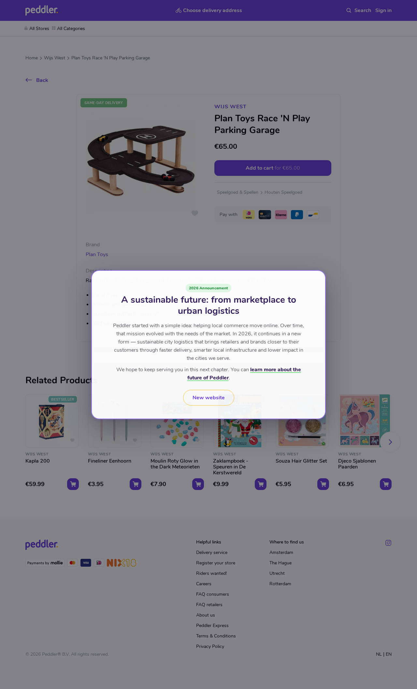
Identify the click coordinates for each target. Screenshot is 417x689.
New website (209, 397)
